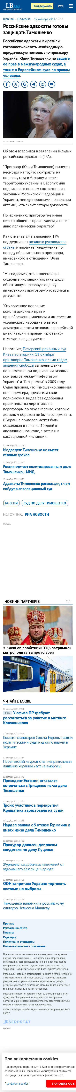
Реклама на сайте (15, 928)
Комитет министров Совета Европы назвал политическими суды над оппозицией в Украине (38, 742)
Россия (11, 503)
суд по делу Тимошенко (45, 503)
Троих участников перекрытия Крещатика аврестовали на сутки (33, 807)
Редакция (9, 937)
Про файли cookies (16, 1083)
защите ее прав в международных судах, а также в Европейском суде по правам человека (36, 67)
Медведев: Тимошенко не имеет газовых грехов (30, 452)
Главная (8, 19)
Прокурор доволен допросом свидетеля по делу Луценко (30, 847)
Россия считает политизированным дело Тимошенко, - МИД (37, 469)
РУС (61, 6)
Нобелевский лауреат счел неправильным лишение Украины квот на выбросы (37, 764)
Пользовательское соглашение (24, 946)
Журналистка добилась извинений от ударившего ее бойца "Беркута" (33, 867)
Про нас (8, 923)
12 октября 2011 (44, 19)
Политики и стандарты (18, 941)
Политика (24, 19)
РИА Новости (37, 514)
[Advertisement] (38, 555)
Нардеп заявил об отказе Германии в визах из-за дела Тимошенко (36, 827)
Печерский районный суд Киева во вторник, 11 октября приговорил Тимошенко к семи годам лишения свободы (35, 357)
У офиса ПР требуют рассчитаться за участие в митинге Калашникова (34, 717)
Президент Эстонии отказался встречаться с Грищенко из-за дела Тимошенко (35, 785)
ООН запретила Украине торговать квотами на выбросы (34, 886)
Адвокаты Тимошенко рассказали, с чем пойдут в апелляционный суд (36, 486)
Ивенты (8, 932)
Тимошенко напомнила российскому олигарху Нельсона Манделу (33, 905)
